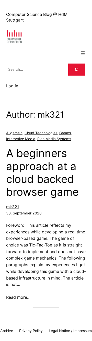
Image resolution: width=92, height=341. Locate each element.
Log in (12, 85)
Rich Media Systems (54, 139)
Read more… (18, 297)
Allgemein (14, 133)
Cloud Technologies (41, 133)
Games (65, 133)
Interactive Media (20, 139)
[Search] (76, 70)
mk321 (12, 206)
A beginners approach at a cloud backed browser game (42, 172)
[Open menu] (83, 53)
